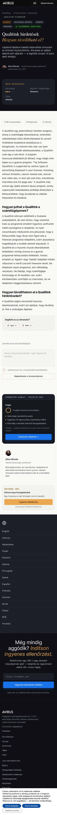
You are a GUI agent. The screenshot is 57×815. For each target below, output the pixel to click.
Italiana (5, 564)
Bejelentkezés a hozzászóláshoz (28, 376)
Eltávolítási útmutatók (25, 13)
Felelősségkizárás (9, 779)
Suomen (6, 597)
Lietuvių (6, 537)
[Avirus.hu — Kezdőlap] (9, 3)
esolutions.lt (17, 727)
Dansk (5, 577)
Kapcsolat (6, 788)
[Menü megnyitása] (35, 3)
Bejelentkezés (47, 3)
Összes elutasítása (31, 806)
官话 (4, 617)
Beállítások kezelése (12, 811)
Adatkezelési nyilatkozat (12, 774)
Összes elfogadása (11, 806)
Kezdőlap (6, 13)
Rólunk (5, 765)
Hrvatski (6, 623)
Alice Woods (13, 66)
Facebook (6, 731)
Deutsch (6, 557)
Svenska (6, 590)
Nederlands (8, 544)
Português (7, 570)
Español (6, 584)
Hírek (4, 755)
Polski (5, 551)
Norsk (5, 604)
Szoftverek (6, 746)
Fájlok (4, 750)
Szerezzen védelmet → (28, 437)
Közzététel (6, 783)
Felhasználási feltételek (11, 770)
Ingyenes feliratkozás (28, 502)
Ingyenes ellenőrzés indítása (28, 684)
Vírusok (5, 741)
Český (5, 610)
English (5, 531)
